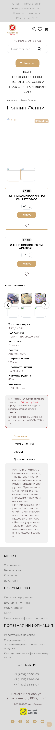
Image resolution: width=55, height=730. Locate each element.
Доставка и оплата (17, 602)
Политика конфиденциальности (26, 618)
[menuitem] (16, 3)
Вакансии (11, 580)
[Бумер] (26, 312)
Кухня (27, 91)
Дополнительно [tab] (24, 459)
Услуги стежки (14, 607)
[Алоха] (26, 298)
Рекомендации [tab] (24, 444)
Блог (7, 613)
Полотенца (20, 81)
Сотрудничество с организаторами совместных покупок (24, 644)
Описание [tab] (20, 436)
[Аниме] (40, 298)
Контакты (10, 575)
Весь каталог (13, 570)
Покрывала (36, 86)
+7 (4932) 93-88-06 (26, 679)
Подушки (17, 86)
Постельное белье (27, 77)
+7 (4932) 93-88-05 (26, 674)
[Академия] (13, 298)
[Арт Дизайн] (12, 29)
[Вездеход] (40, 312)
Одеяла (38, 81)
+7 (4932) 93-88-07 (26, 684)
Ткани (27, 72)
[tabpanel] (26, 503)
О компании (12, 565)
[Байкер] (13, 312)
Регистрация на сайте (19, 635)
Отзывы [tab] (19, 451)
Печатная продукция (19, 597)
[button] (27, 49)
